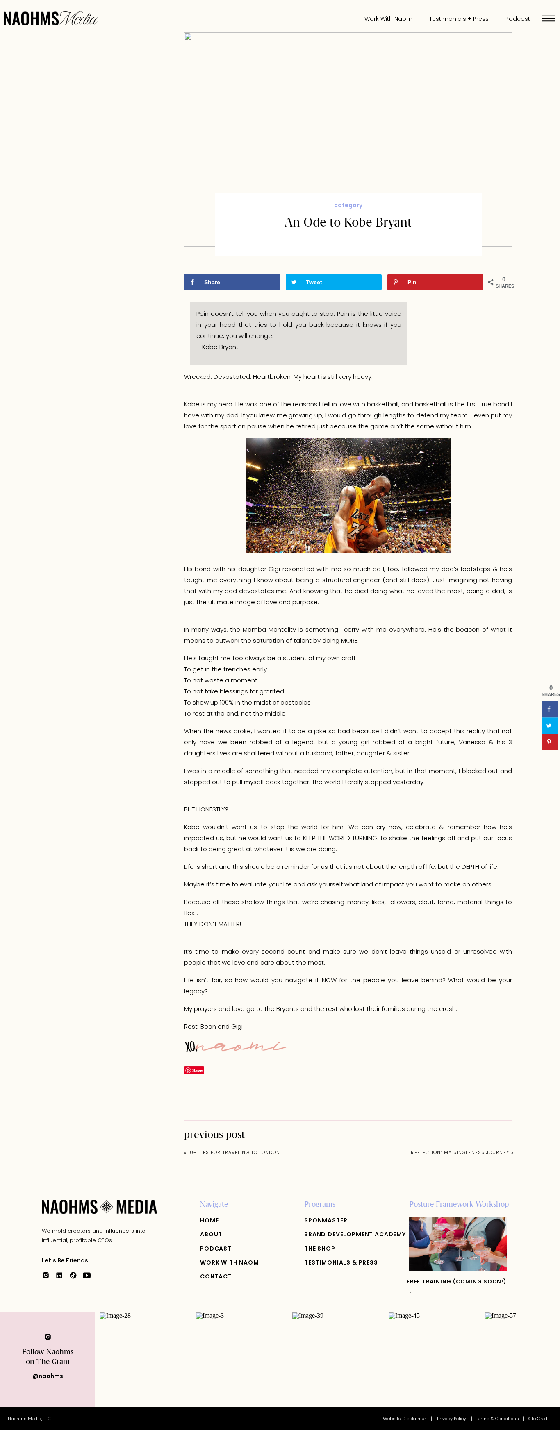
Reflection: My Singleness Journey (460, 1152)
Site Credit (539, 1418)
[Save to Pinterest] (550, 742)
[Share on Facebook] (550, 709)
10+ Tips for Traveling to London (234, 1152)
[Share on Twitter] (550, 726)
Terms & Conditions (497, 1418)
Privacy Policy (452, 1418)
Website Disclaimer (405, 1418)
